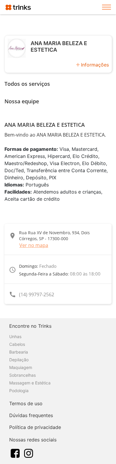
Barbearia (18, 351)
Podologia (19, 390)
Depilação (19, 359)
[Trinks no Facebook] (15, 453)
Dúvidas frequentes (31, 415)
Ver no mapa (33, 245)
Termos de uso (26, 403)
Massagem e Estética (30, 382)
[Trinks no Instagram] (29, 453)
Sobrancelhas (22, 375)
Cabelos (17, 344)
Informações (95, 65)
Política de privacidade (35, 427)
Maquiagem (20, 367)
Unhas (15, 336)
